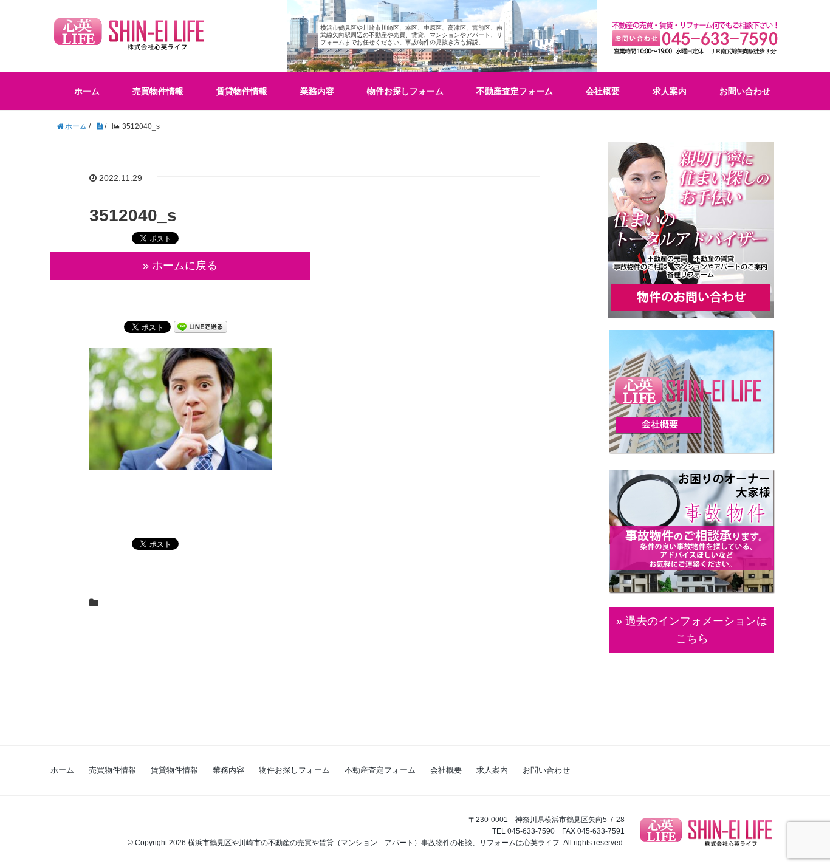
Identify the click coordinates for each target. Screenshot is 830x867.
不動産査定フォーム (514, 91)
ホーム (87, 91)
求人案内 (670, 91)
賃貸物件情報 (241, 91)
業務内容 (317, 91)
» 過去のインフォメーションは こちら (691, 630)
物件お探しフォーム (405, 91)
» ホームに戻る (180, 265)
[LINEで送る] (200, 326)
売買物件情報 (157, 91)
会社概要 (603, 91)
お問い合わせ (744, 91)
